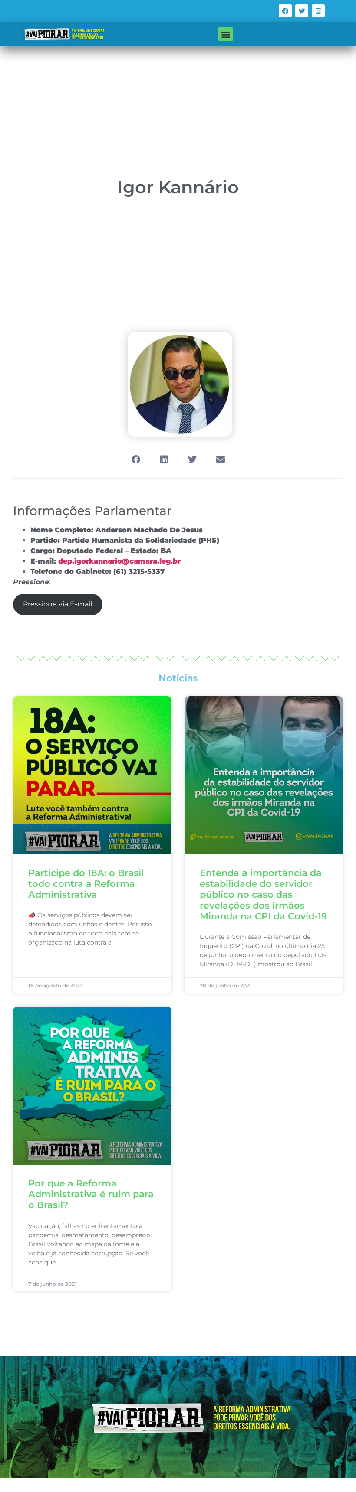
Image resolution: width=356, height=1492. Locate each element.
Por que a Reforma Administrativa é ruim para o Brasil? (91, 1194)
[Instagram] (318, 10)
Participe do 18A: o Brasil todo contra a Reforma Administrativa (86, 883)
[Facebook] (285, 10)
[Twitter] (301, 10)
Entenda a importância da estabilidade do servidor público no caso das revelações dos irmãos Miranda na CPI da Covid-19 (263, 894)
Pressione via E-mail (57, 604)
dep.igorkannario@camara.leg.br (119, 561)
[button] (225, 34)
